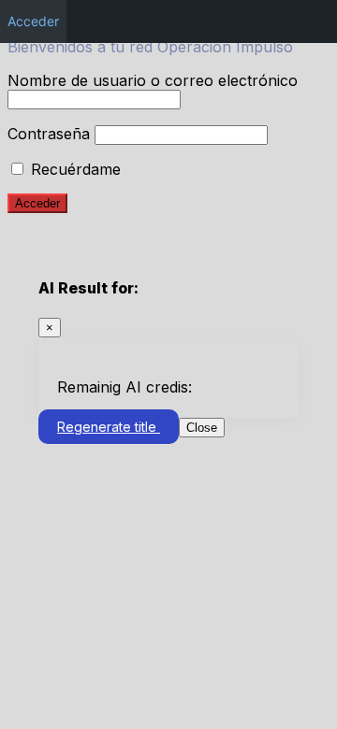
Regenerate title (108, 427)
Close (201, 428)
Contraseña (48, 133)
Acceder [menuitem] (33, 21)
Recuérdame (73, 169)
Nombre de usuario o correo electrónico (152, 80)
